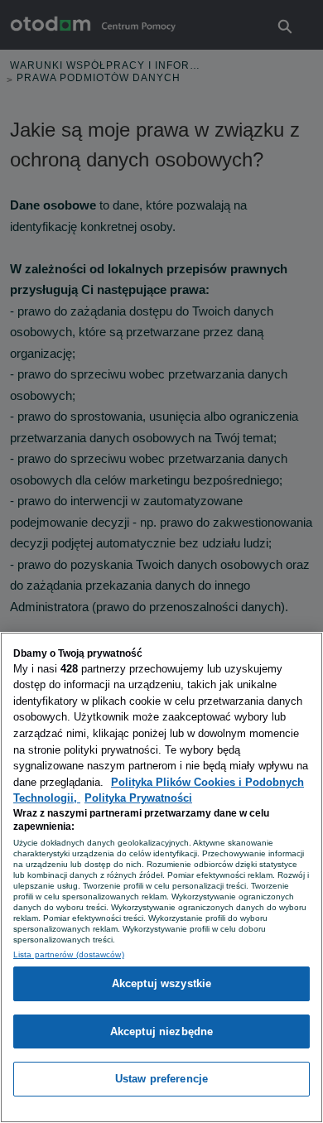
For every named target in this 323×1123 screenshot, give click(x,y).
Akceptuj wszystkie (161, 983)
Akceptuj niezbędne (161, 1031)
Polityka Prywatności (138, 798)
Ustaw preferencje (161, 1078)
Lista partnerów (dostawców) (68, 954)
